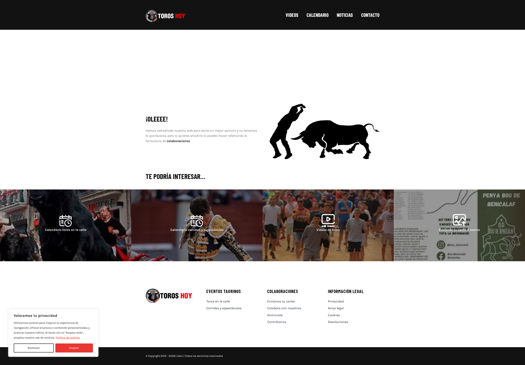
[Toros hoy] (165, 11)
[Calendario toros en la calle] (65, 225)
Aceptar (74, 348)
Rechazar (34, 348)
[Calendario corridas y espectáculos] (196, 225)
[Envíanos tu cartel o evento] (459, 225)
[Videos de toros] (328, 225)
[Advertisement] (262, 60)
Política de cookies (68, 337)
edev (180, 355)
